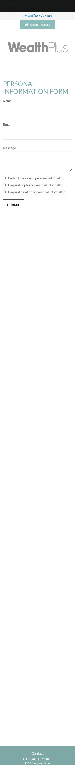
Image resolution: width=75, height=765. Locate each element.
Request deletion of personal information (36, 192)
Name (7, 101)
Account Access (40, 25)
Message (9, 148)
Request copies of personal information (35, 185)
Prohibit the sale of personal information (36, 178)
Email (7, 124)
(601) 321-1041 (42, 759)
